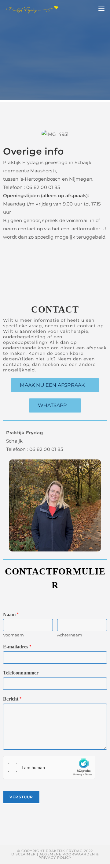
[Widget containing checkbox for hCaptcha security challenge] (49, 767)
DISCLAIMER (23, 854)
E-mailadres (17, 647)
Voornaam (13, 634)
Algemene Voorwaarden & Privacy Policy (68, 856)
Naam (11, 614)
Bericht (12, 699)
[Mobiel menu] (101, 8)
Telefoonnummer (20, 672)
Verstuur (21, 797)
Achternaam (69, 634)
